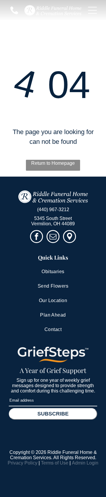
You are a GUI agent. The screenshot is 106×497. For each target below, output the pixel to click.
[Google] (69, 237)
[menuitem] (53, 272)
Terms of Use (54, 462)
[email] (53, 237)
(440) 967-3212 (53, 209)
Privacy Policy (22, 462)
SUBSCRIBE (53, 414)
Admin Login (85, 462)
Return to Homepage (53, 163)
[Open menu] (92, 10)
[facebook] (36, 237)
